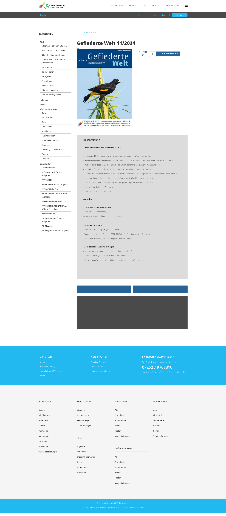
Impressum (43, 431)
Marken (132, 6)
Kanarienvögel (48, 67)
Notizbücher (47, 131)
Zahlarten (46, 356)
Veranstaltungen (122, 436)
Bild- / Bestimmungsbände (53, 55)
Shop (144, 6)
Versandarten (99, 356)
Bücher (43, 42)
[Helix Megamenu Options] (186, 5)
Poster (43, 104)
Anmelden (81, 472)
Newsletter (43, 446)
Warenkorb (159, 15)
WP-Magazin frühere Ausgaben (55, 230)
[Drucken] (132, 48)
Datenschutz (43, 436)
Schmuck (46, 145)
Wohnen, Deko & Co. (49, 109)
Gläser (44, 122)
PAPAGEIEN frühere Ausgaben (55, 184)
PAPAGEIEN (47, 180)
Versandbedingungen (48, 452)
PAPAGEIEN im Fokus (51, 189)
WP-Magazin (47, 226)
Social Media (44, 441)
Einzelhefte (120, 415)
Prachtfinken (47, 81)
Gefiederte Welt (48, 167)
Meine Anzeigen (84, 425)
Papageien (46, 76)
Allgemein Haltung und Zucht (54, 46)
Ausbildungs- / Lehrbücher (53, 50)
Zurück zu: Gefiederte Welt (88, 32)
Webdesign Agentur (135, 507)
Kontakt (41, 410)
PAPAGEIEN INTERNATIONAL (54, 201)
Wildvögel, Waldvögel (51, 90)
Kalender (44, 100)
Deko (44, 113)
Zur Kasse (180, 15)
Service (41, 425)
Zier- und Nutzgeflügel (51, 94)
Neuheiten (81, 451)
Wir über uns (44, 415)
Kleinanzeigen (173, 6)
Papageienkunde (49, 213)
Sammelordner (48, 136)
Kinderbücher (48, 72)
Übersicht (81, 410)
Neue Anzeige (83, 420)
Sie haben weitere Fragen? (158, 356)
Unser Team (43, 420)
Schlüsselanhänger (50, 140)
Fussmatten (47, 117)
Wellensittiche (48, 85)
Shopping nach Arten (86, 457)
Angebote (81, 446)
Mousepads (47, 126)
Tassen (45, 154)
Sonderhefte (120, 420)
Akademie (156, 6)
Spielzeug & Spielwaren (52, 149)
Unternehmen (117, 6)
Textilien (45, 158)
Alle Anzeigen (83, 415)
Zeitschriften (45, 164)
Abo (116, 410)
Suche (140, 15)
